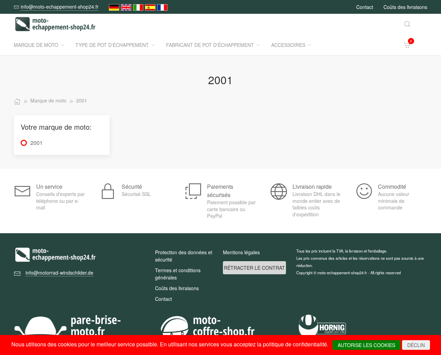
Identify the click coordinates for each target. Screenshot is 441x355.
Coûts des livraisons (405, 6)
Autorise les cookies (366, 345)
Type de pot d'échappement (112, 44)
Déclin (416, 345)
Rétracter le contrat (254, 267)
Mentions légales (241, 252)
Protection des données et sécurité (183, 256)
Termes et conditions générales (178, 274)
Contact (364, 6)
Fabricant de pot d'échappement (210, 44)
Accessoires (288, 44)
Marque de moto (36, 44)
